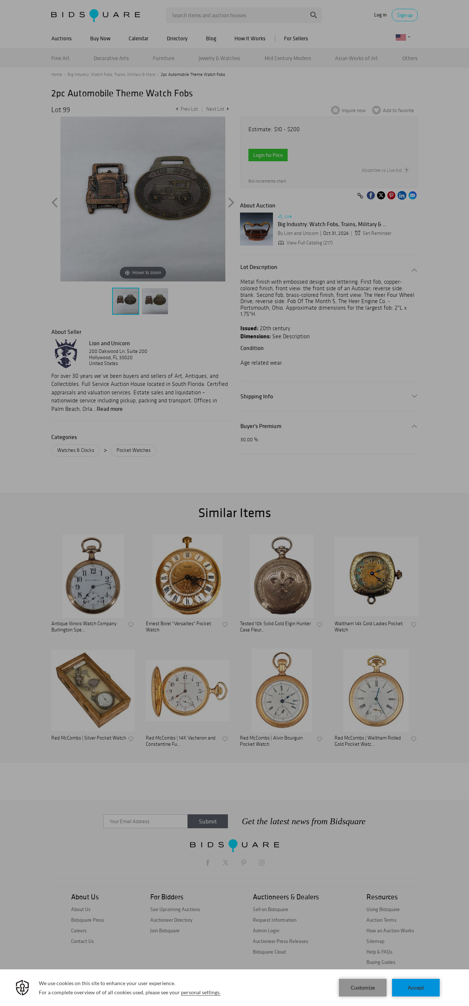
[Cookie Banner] (234, 987)
